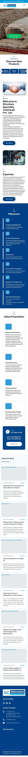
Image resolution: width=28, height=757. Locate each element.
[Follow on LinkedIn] (10, 703)
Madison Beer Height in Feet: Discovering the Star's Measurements (12, 632)
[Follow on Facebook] (4, 703)
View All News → (6, 461)
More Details (9, 143)
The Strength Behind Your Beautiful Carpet (14, 25)
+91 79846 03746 (16, 432)
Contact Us (14, 444)
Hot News (22, 483)
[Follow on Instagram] (7, 703)
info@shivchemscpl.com (13, 722)
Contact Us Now (14, 36)
